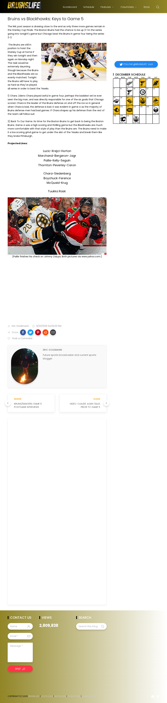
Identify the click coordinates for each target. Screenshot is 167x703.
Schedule (88, 7)
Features (106, 7)
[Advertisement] (57, 296)
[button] (23, 332)
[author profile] (24, 366)
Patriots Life (74, 696)
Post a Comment (22, 338)
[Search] (157, 7)
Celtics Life (47, 696)
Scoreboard (70, 7)
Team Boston (88, 696)
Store (147, 7)
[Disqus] (57, 468)
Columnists (127, 7)
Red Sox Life (60, 696)
